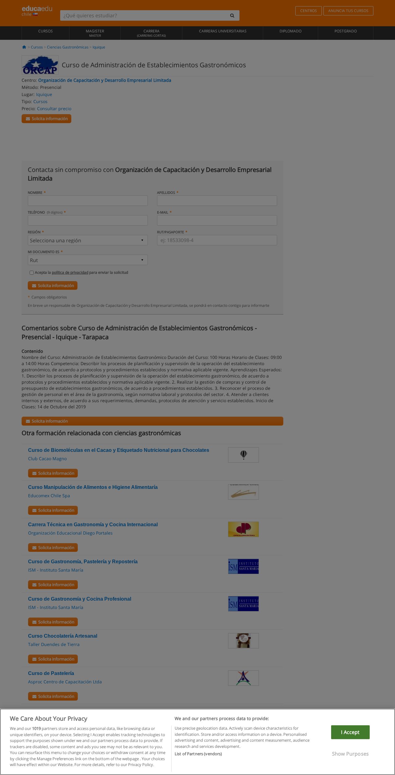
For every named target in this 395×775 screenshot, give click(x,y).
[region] (197, 742)
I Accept (350, 732)
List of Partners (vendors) (198, 753)
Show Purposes (350, 753)
